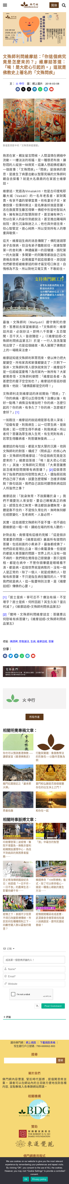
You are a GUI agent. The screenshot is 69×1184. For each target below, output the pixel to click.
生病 (33, 641)
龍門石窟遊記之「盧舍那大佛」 (17, 785)
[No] (65, 1170)
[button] (5, 5)
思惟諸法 (24, 641)
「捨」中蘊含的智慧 (47, 842)
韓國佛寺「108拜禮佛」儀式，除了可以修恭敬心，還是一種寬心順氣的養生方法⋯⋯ (51, 885)
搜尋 (60, 1060)
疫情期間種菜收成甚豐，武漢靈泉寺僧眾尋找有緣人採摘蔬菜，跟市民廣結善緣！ (50, 919)
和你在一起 (42, 810)
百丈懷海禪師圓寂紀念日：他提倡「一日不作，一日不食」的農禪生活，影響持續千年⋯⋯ (17, 885)
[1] (17, 412)
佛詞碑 (14, 641)
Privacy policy (39, 1179)
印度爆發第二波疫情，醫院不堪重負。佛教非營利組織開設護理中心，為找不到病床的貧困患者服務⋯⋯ (17, 849)
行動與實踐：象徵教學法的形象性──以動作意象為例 (50, 756)
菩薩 (51, 641)
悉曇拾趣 (8, 810)
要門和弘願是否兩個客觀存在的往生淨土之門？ (50, 785)
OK (25, 1179)
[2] (51, 469)
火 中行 (20, 83)
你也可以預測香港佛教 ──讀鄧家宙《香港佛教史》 (18, 754)
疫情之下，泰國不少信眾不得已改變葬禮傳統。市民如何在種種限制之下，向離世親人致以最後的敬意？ (17, 921)
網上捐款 (31, 1042)
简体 (54, 5)
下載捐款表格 (47, 1042)
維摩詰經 (42, 641)
